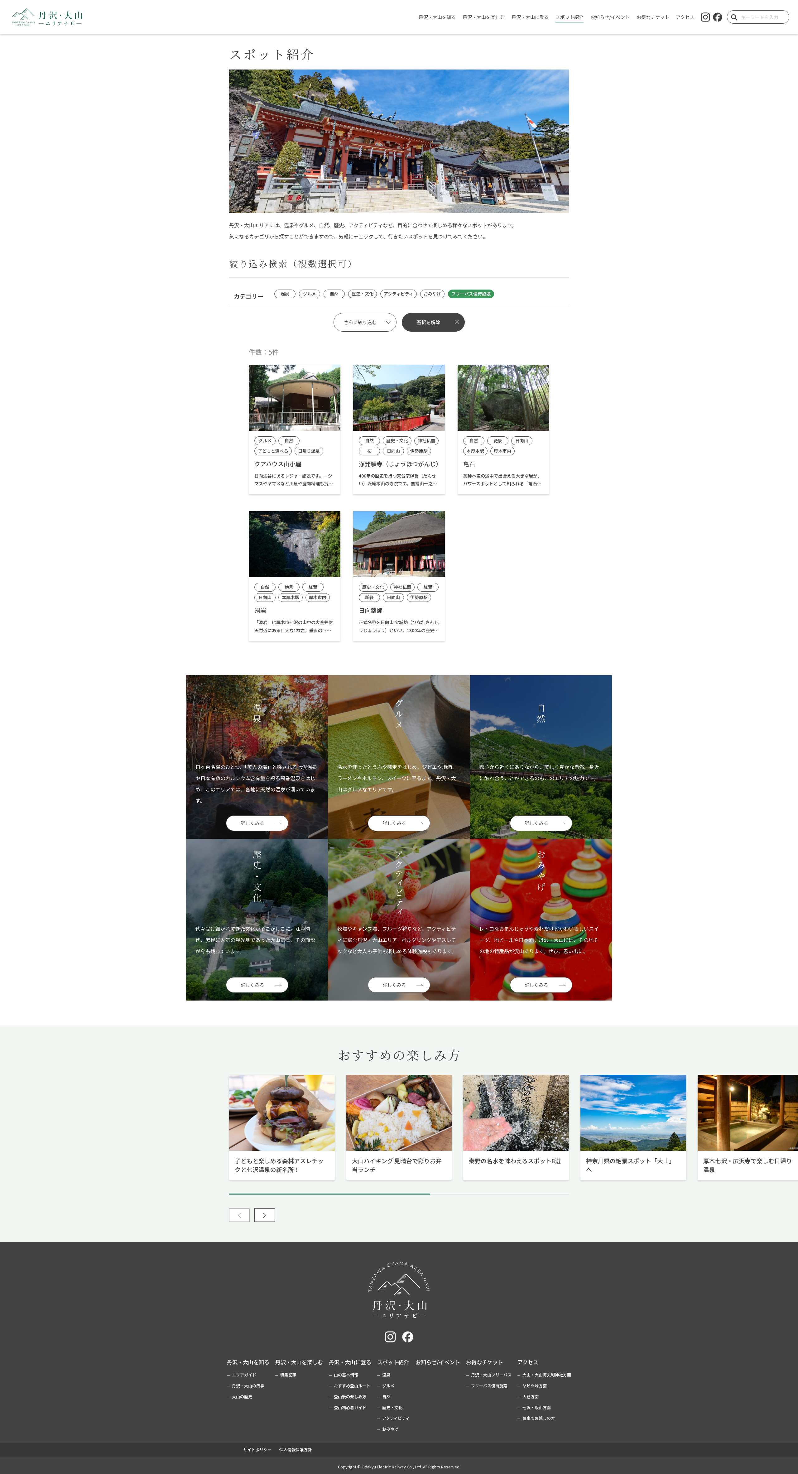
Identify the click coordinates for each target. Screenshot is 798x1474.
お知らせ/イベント (438, 1362)
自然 (386, 1397)
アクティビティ (396, 1418)
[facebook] (717, 17)
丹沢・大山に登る (350, 1362)
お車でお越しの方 (538, 1418)
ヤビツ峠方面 (534, 1386)
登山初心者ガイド (350, 1407)
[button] (264, 1215)
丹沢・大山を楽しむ (299, 1362)
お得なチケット (484, 1362)
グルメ (388, 1386)
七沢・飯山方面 (536, 1407)
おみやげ (390, 1429)
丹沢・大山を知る (248, 1362)
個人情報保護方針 (295, 1449)
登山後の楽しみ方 (350, 1397)
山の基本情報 (346, 1375)
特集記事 (288, 1375)
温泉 (386, 1375)
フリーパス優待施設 (489, 1386)
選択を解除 (428, 322)
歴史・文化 (392, 1407)
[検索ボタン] (734, 17)
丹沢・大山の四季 (248, 1386)
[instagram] (705, 17)
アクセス (527, 1362)
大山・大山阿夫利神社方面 (546, 1375)
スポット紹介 (393, 1362)
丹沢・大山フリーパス (491, 1375)
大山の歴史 (242, 1397)
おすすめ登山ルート (352, 1386)
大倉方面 (530, 1397)
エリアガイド (244, 1375)
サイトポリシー (257, 1449)
